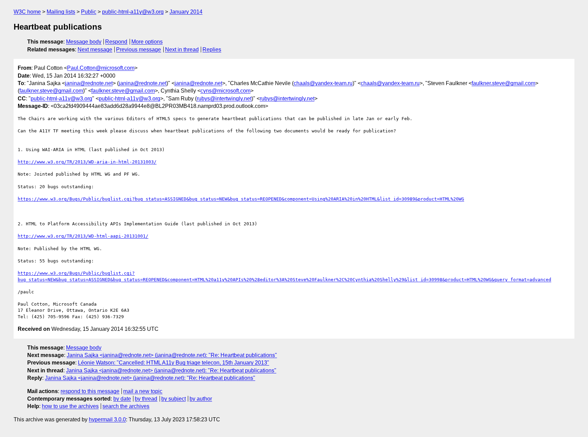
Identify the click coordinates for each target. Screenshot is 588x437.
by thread (146, 399)
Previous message (138, 49)
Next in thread (182, 49)
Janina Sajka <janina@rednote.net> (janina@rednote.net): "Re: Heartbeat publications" (172, 355)
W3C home (27, 12)
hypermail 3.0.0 (107, 419)
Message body (83, 42)
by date (122, 399)
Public (88, 12)
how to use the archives (70, 406)
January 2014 (185, 12)
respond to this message (90, 391)
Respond (116, 42)
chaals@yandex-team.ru (323, 83)
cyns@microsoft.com (225, 91)
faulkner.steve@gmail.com (503, 83)
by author (201, 399)
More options (147, 42)
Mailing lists (61, 12)
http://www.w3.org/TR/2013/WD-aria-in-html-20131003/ (87, 161)
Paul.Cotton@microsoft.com (100, 68)
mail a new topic (142, 391)
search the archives (125, 406)
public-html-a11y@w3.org (133, 12)
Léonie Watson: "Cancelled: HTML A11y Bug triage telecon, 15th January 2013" (173, 363)
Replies (211, 49)
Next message (95, 49)
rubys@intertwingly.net (224, 98)
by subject (173, 399)
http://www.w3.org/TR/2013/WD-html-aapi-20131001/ (83, 236)
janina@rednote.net (89, 83)
